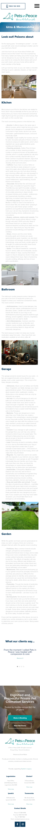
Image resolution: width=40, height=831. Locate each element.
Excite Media (23, 754)
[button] (36, 5)
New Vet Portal (20, 726)
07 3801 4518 (22, 813)
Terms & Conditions (24, 750)
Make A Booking (20, 718)
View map (11, 789)
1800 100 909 (14, 6)
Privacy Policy (14, 750)
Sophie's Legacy (26, 769)
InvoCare (12, 759)
